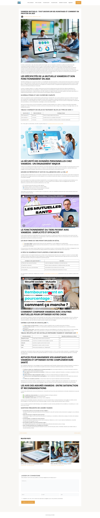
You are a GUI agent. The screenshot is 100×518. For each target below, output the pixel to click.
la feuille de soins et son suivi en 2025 (55, 123)
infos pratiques (30, 2)
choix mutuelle (38, 2)
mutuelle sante (54, 2)
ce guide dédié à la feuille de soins (51, 273)
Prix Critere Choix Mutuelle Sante (61, 463)
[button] (78, 2)
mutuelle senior (46, 2)
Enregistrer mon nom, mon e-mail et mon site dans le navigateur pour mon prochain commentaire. (43, 498)
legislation (71, 2)
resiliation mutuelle (63, 2)
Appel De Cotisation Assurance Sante (32, 463)
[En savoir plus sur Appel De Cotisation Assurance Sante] (35, 451)
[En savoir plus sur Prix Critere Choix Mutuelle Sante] (65, 451)
